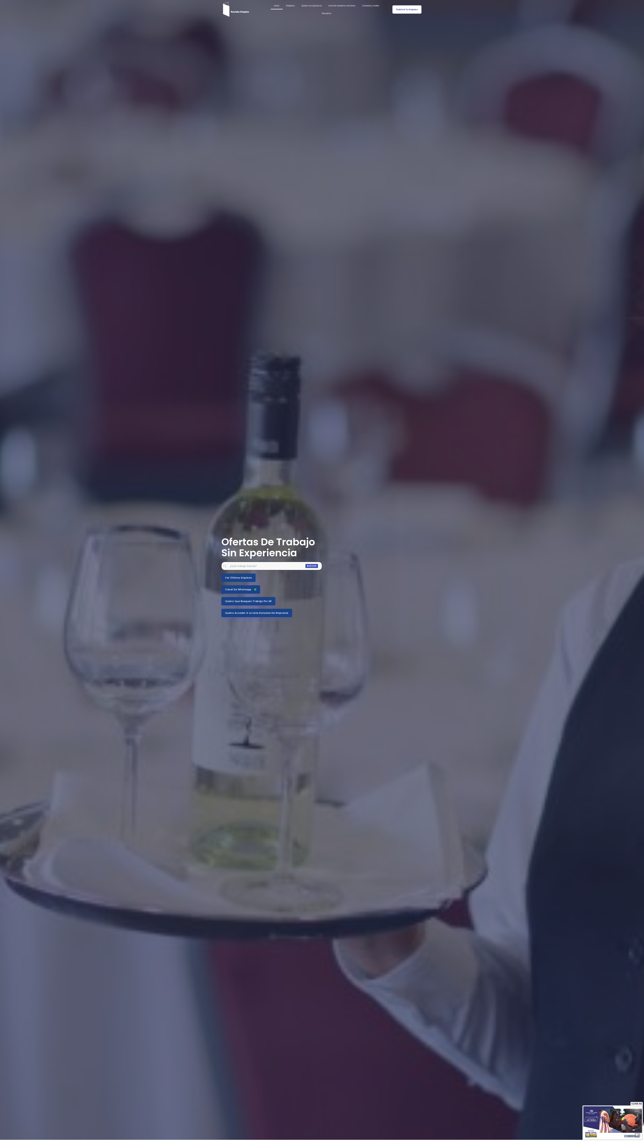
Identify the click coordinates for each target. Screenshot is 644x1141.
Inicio (276, 5)
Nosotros (326, 13)
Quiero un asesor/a (312, 5)
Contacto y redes (370, 5)
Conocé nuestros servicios (341, 5)
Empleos (290, 5)
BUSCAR (311, 565)
